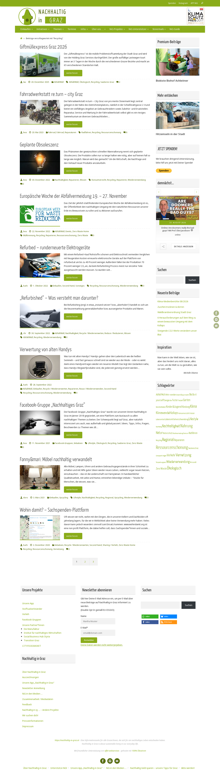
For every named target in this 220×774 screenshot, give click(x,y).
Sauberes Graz (107, 82)
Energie (167, 400)
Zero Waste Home (80, 231)
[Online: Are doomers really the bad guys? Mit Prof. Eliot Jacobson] (177, 208)
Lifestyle (91, 443)
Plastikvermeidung (178, 433)
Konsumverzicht (99, 179)
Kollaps (174, 413)
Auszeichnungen (30, 677)
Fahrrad (52, 132)
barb (25, 285)
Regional (109, 497)
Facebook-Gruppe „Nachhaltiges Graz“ (52, 405)
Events (68, 231)
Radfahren (86, 132)
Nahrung (186, 426)
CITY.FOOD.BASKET (31, 645)
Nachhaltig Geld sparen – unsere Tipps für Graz (154, 767)
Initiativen (78, 443)
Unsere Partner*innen (33, 625)
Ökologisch (85, 82)
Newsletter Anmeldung (33, 688)
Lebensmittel (160, 419)
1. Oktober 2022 (40, 285)
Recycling (95, 82)
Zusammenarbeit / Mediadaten (37, 699)
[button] (159, 192)
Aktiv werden (170, 394)
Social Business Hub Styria (37, 636)
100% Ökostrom (139, 750)
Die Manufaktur (31, 628)
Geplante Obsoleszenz (39, 145)
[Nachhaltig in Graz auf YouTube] (216, 325)
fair (171, 400)
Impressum (27, 726)
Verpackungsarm (161, 462)
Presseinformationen (32, 720)
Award (178, 395)
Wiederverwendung (137, 179)
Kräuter (192, 413)
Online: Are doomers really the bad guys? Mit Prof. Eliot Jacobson (177, 229)
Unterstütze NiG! (58, 767)
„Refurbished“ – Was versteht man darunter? (59, 298)
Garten (186, 400)
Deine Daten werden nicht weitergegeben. (102, 644)
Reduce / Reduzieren (114, 333)
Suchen (192, 279)
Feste (174, 400)
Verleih (25, 614)
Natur (159, 433)
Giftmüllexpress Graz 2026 (43, 47)
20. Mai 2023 (37, 132)
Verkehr (171, 455)
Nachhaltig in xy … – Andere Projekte (40, 709)
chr (24, 333)
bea (25, 132)
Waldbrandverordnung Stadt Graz (174, 312)
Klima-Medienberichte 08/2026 (173, 301)
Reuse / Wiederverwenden (91, 388)
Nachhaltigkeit (61, 179)
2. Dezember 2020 (41, 545)
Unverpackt (159, 456)
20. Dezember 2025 (40, 82)
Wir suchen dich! (30, 715)
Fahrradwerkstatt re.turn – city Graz (51, 94)
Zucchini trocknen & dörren (171, 306)
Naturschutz (167, 433)
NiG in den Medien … (32, 693)
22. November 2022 (41, 231)
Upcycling (63, 497)
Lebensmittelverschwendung (176, 419)
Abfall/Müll (59, 82)
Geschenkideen (161, 407)
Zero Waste (82, 235)
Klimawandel (163, 413)
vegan (165, 456)
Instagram (183, 3)
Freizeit (180, 400)
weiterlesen (72, 73)
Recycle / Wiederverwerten (91, 333)
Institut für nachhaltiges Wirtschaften (42, 632)
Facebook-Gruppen (64, 443)
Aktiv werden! (188, 767)
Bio (190, 394)
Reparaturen (70, 132)
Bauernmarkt (185, 395)
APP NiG (194, 3)
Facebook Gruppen (31, 619)
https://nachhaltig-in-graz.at (67, 740)
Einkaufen (57, 285)
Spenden (172, 3)
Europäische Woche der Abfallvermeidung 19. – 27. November (73, 196)
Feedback (27, 704)
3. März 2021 (39, 497)
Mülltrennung (29, 235)
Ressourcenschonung (111, 132)
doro (25, 497)
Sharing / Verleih (110, 545)
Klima (193, 406)
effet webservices (112, 750)
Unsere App (28, 603)
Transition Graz (31, 640)
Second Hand (68, 285)
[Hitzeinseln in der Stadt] (177, 128)
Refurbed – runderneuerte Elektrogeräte (55, 247)
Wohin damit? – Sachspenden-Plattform (54, 510)
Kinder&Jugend (174, 406)
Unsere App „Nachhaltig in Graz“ (38, 682)
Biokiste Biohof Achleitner (172, 80)
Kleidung (186, 406)
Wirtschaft (193, 462)
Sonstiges (80, 285)
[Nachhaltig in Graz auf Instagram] (216, 319)
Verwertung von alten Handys (46, 349)
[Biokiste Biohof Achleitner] (177, 74)
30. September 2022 (40, 333)
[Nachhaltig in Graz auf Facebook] (216, 313)
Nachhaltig (159, 427)
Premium (185, 433)
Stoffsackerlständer (32, 608)
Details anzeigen (183, 246)
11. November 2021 (41, 443)
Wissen (83, 179)
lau (24, 82)
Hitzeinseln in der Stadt (170, 134)
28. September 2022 (42, 384)
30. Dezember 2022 (41, 179)
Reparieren (74, 179)
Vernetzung (58, 549)
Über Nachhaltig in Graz (34, 671)
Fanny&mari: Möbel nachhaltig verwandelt (56, 459)
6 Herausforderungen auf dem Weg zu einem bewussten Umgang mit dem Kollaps (177, 321)
